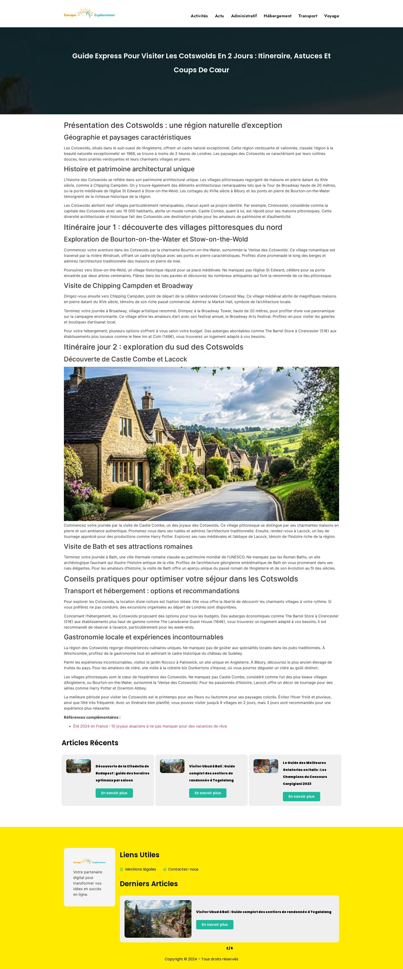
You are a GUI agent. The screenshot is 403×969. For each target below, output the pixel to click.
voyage (331, 16)
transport (308, 16)
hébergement (278, 16)
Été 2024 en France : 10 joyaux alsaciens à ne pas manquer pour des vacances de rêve (150, 726)
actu (219, 16)
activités (199, 16)
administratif (244, 16)
